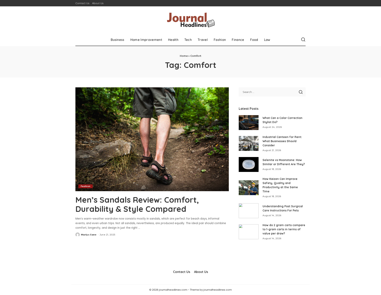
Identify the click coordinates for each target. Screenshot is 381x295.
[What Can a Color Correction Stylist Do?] (249, 122)
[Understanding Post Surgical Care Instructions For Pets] (249, 210)
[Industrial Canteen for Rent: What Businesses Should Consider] (249, 143)
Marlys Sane (89, 234)
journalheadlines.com (217, 289)
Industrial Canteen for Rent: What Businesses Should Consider (282, 141)
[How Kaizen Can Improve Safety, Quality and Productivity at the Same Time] (249, 187)
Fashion (85, 186)
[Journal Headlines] (190, 20)
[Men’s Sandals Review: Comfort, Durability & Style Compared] (152, 139)
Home (184, 55)
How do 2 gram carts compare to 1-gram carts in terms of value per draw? (284, 229)
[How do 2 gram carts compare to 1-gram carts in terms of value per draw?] (249, 231)
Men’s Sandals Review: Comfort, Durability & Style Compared (137, 204)
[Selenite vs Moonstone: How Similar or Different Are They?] (249, 164)
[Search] (303, 40)
